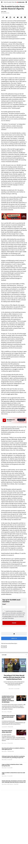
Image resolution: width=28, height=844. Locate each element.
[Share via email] (17, 17)
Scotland (4, 646)
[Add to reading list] (25, 17)
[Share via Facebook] (3, 17)
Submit (14, 622)
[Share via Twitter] (7, 17)
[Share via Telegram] (14, 17)
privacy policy (8, 616)
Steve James (3, 11)
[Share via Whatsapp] (10, 17)
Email (4, 604)
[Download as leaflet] (21, 17)
